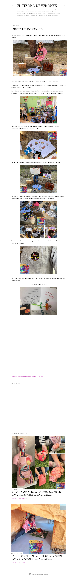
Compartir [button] (14, 374)
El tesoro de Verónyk (37, 5)
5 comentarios (22, 562)
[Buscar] (64, 5)
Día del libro (40, 376)
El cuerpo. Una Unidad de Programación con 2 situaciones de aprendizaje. (36, 493)
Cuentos (33, 376)
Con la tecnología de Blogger (40, 574)
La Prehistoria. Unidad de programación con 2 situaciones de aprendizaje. (36, 557)
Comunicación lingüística (24, 376)
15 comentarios (23, 498)
